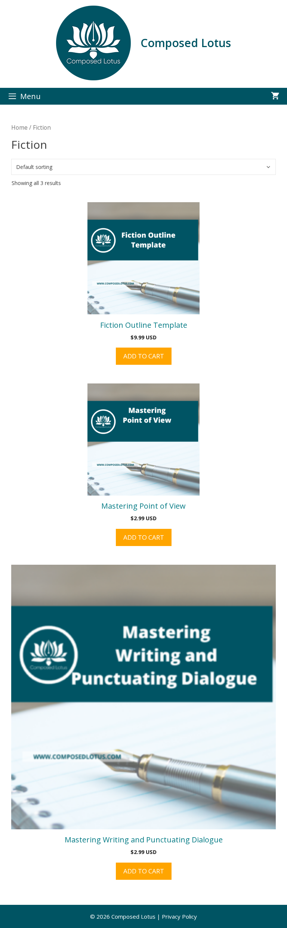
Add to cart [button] (143, 356)
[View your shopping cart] (275, 96)
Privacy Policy (179, 916)
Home (19, 127)
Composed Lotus (186, 42)
